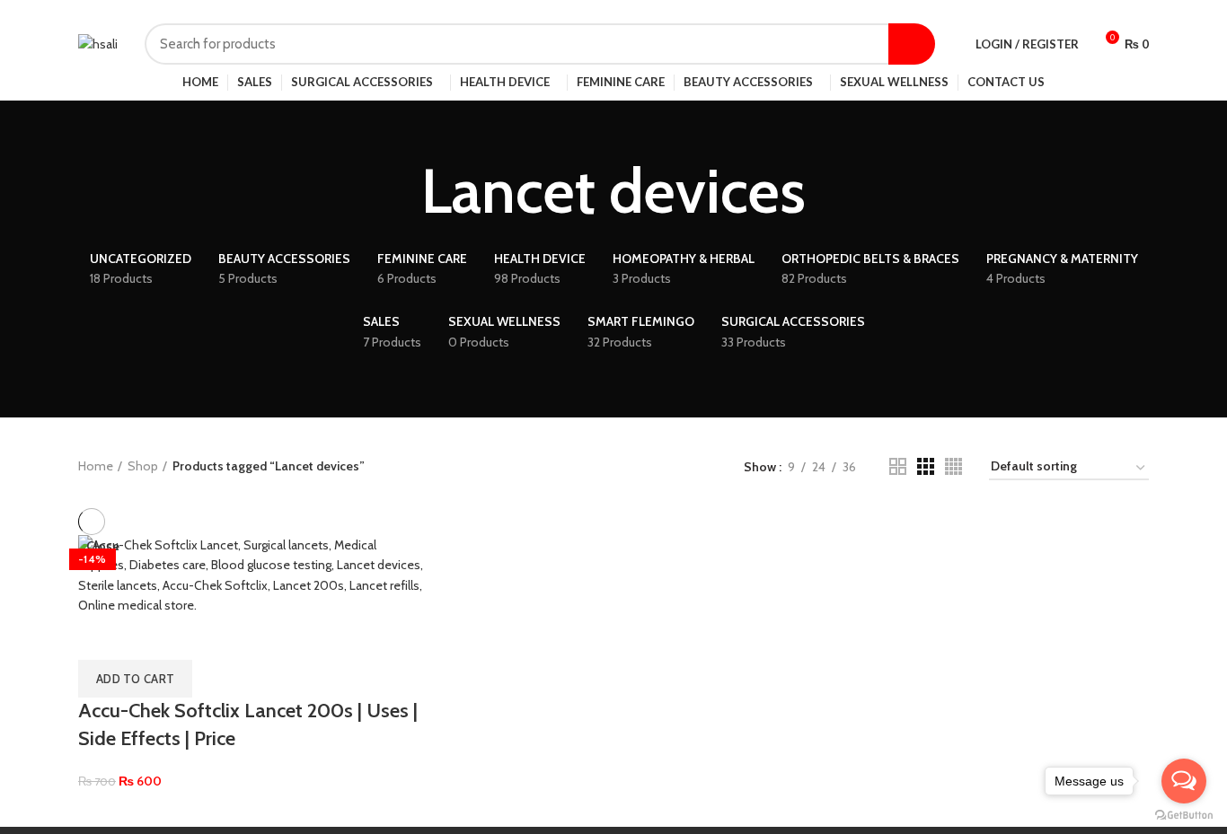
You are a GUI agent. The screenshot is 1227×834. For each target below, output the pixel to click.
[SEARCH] (911, 44)
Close (102, 546)
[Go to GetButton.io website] (1184, 815)
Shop (143, 466)
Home (95, 466)
